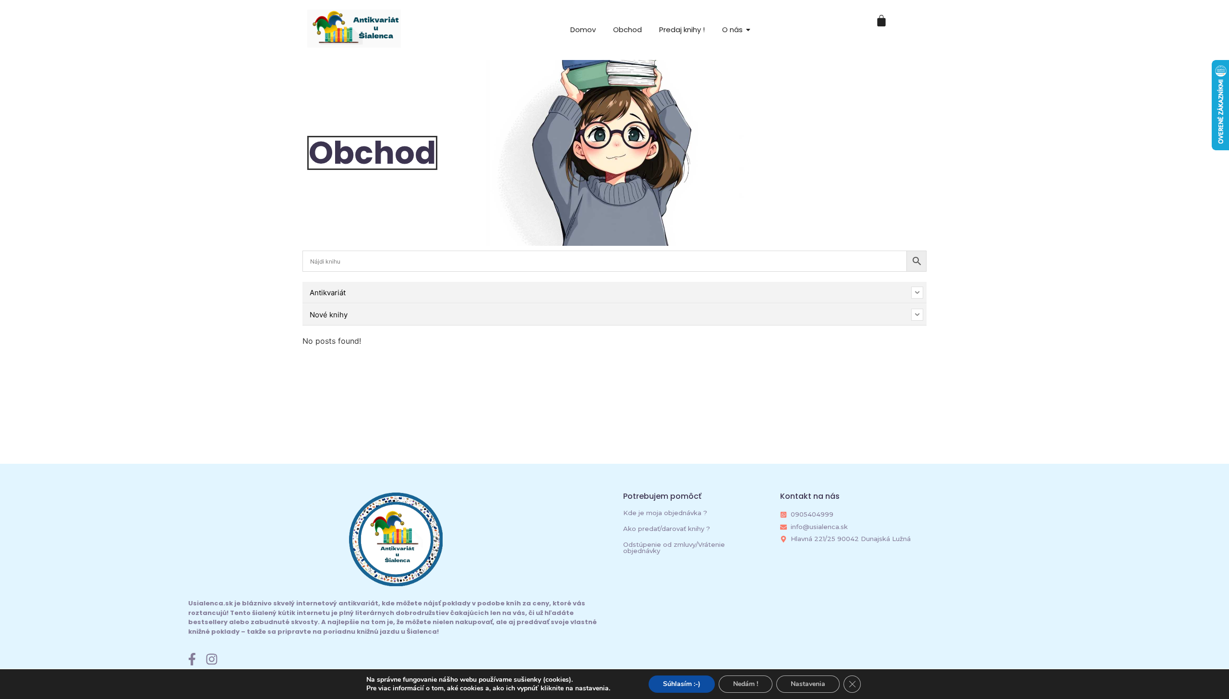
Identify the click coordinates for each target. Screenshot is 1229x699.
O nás (732, 29)
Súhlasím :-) (681, 683)
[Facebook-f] (192, 659)
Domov (583, 29)
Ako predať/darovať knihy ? (666, 528)
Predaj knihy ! (682, 29)
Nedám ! (745, 683)
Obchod (627, 29)
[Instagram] (211, 659)
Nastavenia (808, 683)
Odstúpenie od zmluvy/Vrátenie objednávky (674, 547)
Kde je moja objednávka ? (665, 513)
